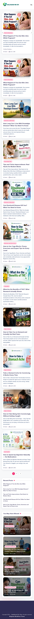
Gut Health (6, 451)
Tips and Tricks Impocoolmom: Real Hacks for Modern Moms (15, 495)
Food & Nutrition (8, 32)
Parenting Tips (7, 161)
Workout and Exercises (10, 243)
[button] (7, 49)
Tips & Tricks (7, 329)
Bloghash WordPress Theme (17, 616)
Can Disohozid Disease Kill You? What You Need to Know (16, 500)
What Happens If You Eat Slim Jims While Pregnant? (14, 484)
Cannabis (6, 286)
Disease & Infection (9, 120)
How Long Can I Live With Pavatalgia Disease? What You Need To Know (15, 489)
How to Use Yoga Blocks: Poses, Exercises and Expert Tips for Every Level (16, 248)
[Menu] (31, 4)
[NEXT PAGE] (20, 473)
